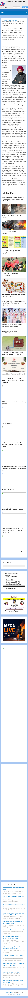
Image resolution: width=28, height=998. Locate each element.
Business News (13, 20)
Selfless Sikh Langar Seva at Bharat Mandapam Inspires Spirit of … (13, 947)
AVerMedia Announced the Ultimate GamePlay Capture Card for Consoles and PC (14, 468)
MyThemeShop (16, 994)
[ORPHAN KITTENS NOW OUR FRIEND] (14, 209)
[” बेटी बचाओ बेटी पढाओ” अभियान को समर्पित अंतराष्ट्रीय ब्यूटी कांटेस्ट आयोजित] (14, 315)
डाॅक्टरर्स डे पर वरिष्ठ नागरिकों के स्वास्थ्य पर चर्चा (13, 930)
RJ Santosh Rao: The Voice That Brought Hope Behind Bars (12, 937)
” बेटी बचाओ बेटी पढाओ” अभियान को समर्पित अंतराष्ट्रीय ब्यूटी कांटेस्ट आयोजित (12, 325)
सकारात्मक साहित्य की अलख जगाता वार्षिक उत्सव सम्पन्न (13, 888)
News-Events (5, 39)
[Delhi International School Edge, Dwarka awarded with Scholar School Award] (14, 519)
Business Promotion (17, 37)
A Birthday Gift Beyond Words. (11, 972)
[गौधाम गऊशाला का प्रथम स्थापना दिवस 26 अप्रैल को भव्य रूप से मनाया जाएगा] (14, 285)
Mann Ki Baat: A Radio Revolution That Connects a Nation (13, 897)
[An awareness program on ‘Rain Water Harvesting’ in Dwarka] (14, 343)
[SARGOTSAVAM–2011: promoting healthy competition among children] (14, 242)
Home (5, 20)
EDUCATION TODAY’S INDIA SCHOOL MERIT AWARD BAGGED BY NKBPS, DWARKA (14, 380)
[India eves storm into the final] (14, 542)
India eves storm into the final (12, 552)
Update (12, 39)
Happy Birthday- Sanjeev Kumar (12, 509)
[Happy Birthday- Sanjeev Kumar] (14, 499)
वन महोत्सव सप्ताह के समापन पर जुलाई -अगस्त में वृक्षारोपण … (13, 956)
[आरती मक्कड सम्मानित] (14, 414)
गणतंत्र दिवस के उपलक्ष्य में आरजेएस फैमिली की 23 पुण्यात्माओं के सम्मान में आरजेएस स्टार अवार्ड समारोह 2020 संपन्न (14, 303)
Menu (2, 13)
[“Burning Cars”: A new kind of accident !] (14, 224)
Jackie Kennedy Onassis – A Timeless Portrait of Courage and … (13, 964)
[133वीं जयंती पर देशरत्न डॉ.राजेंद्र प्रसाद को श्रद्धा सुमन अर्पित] (14, 392)
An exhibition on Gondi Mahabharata (9, 332)
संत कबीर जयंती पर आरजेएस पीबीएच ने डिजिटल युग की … (14, 905)
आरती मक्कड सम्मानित (7, 423)
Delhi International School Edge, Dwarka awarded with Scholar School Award (12, 530)
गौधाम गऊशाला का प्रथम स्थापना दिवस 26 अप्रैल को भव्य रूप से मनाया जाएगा (13, 296)
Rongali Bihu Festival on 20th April (13, 374)
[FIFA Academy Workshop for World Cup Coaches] (14, 264)
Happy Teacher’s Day (8, 489)
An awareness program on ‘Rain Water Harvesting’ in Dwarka (12, 353)
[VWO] (5, 7)
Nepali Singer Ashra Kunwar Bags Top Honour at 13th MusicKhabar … (13, 914)
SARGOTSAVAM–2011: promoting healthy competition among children (12, 252)
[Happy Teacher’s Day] (14, 480)
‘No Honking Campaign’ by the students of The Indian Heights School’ (12, 445)
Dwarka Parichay (9, 992)
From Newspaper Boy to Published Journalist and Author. (12, 922)
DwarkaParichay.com (8, 35)
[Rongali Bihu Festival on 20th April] (14, 364)
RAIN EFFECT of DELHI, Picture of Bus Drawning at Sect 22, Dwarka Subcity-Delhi (13, 199)
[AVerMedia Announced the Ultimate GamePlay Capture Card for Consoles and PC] (14, 457)
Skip (16, 7)
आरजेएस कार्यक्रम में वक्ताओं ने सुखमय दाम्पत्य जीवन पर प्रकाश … (13, 981)
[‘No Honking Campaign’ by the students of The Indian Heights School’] (14, 433)
